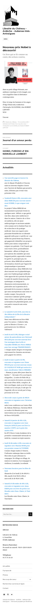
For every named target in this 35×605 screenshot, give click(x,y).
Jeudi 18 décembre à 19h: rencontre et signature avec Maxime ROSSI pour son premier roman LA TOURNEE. (17, 445)
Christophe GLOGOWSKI (10, 125)
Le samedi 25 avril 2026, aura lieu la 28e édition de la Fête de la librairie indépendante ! (17, 314)
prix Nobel (21, 125)
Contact (5, 588)
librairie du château (11, 122)
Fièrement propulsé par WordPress (21, 601)
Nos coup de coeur (20, 124)
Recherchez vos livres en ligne (13, 584)
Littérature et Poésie (9, 124)
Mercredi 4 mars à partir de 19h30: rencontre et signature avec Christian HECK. (18, 400)
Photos (5, 575)
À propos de (7, 570)
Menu (6, 39)
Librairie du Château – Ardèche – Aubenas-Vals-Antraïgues (16, 31)
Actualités (6, 566)
